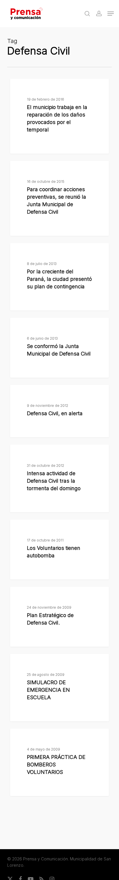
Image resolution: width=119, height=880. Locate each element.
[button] (110, 13)
